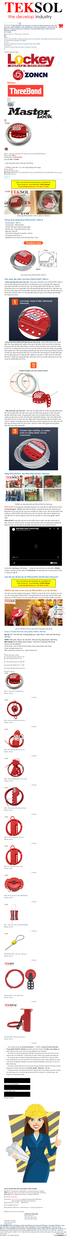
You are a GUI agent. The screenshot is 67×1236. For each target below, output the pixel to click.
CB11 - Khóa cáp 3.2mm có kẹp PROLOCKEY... (16, 925)
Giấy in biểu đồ (46, 1228)
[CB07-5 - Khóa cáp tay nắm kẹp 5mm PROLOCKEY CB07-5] (33, 826)
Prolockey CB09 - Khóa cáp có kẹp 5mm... (15, 1037)
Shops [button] (6, 37)
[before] (62, 120)
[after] (5, 120)
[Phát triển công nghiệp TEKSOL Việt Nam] (33, 11)
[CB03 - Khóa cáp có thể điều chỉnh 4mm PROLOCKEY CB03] (33, 709)
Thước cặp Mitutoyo (30, 1227)
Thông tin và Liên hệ (9, 47)
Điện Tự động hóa (19, 39)
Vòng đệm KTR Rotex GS (17, 1227)
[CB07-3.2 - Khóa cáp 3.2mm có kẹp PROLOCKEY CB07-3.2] (33, 855)
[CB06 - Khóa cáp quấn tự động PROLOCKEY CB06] (33, 884)
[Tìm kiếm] (20, 24)
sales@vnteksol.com (15, 648)
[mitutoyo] (11, 83)
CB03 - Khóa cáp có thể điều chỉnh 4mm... (15, 720)
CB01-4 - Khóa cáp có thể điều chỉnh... (14, 691)
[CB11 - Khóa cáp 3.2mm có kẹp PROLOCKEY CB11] (33, 914)
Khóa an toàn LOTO (9, 39)
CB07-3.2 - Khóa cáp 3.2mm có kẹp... (14, 866)
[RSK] (10, 104)
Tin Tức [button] (6, 42)
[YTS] (9, 100)
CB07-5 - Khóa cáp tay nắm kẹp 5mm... (14, 837)
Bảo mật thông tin (29, 1215)
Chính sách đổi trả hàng (31, 1219)
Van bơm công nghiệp (41, 39)
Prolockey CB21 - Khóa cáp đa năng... (14, 995)
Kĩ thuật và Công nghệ (23, 44)
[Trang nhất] (5, 35)
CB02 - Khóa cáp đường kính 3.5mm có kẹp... (16, 779)
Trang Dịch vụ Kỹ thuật (30, 47)
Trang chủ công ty (19, 47)
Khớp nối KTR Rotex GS (28, 1225)
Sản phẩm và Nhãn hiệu (10, 44)
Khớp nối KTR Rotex (14, 1225)
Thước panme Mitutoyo (44, 1227)
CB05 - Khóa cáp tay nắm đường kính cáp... (15, 808)
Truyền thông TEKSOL (34, 44)
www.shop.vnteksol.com (16, 650)
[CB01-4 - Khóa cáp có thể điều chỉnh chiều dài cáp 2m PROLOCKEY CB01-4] (33, 681)
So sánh (34, 697)
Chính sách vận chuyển (31, 1217)
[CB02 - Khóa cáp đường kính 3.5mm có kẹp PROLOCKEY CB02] (33, 768)
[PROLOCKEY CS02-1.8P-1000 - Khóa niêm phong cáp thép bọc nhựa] (33, 943)
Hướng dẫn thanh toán (10, 1222)
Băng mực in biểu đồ (57, 1228)
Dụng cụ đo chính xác (30, 39)
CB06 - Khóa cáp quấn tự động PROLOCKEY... (16, 895)
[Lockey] (31, 60)
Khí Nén (49, 39)
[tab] (6, 177)
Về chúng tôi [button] (7, 45)
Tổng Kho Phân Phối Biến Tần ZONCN (16, 40)
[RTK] (9, 98)
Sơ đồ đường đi (8, 1224)
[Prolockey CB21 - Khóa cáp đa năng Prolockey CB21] (33, 978)
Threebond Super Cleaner (34, 1228)
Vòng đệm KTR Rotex (55, 1225)
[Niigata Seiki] (11, 102)
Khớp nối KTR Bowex (42, 1225)
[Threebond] (25, 90)
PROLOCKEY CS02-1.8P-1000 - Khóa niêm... (16, 954)
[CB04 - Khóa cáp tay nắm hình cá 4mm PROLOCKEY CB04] (33, 738)
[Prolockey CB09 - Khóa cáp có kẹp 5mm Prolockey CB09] (33, 1019)
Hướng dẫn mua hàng (9, 1220)
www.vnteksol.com (31, 650)
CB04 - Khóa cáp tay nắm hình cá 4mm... (14, 749)
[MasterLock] (30, 112)
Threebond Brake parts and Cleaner (16, 1228)
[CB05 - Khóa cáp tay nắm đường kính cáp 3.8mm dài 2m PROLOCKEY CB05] (33, 797)
